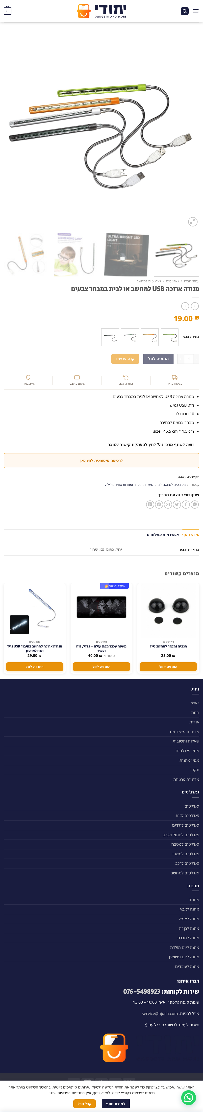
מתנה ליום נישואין (184, 957)
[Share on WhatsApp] (195, 504)
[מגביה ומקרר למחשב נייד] (168, 610)
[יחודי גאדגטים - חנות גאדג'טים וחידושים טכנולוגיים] (101, 11)
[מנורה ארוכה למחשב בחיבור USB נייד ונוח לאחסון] (34, 610)
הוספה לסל (158, 358)
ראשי (195, 703)
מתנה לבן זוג (189, 928)
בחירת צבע (191, 337)
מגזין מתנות (189, 760)
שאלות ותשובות (186, 741)
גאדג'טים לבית (187, 815)
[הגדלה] (193, 222)
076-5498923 (141, 991)
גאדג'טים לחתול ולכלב (181, 835)
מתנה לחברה (188, 937)
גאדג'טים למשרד (185, 854)
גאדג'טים (172, 281)
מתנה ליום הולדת (184, 947)
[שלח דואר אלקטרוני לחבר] (168, 504)
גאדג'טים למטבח (185, 844)
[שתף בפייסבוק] (186, 504)
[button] (188, 1097)
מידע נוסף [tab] (190, 534)
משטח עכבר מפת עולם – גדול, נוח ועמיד (101, 648)
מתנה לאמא (189, 918)
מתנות (193, 899)
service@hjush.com (160, 1013)
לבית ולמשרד (153, 484)
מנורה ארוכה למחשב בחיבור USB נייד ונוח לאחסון (34, 648)
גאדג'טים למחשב (149, 281)
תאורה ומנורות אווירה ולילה (124, 484)
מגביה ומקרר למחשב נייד (168, 646)
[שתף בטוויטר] (177, 504)
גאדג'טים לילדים (185, 825)
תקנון (194, 769)
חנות (195, 712)
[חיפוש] (185, 11)
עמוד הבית (191, 281)
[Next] (10, 129)
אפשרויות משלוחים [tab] (163, 534)
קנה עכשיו (125, 358)
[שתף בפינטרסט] (159, 504)
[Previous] (189, 129)
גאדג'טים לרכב (187, 863)
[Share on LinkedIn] (150, 504)
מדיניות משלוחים (184, 731)
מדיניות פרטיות (186, 779)
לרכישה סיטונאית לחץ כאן (101, 460)
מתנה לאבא (189, 909)
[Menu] (196, 11)
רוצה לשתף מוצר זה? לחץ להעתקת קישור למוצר (151, 444)
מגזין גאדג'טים (187, 750)
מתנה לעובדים (187, 966)
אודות (194, 722)
